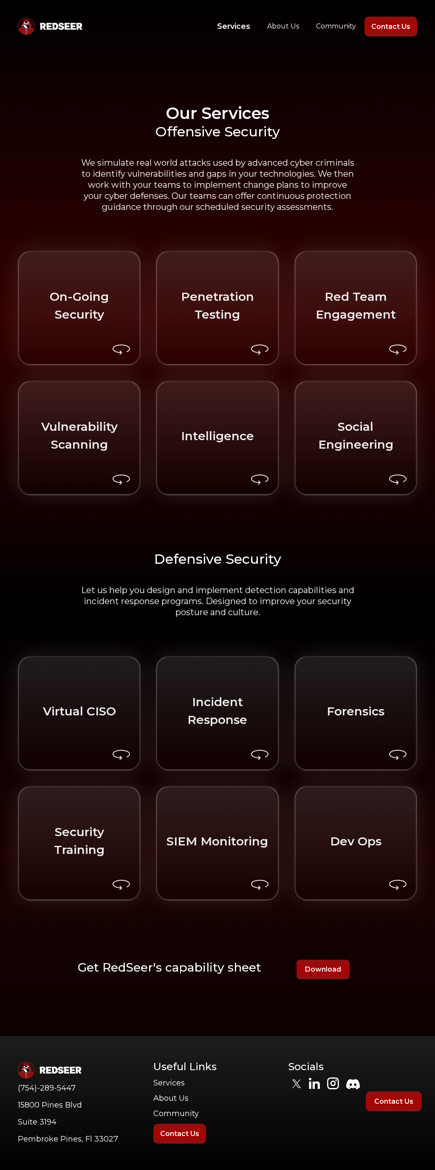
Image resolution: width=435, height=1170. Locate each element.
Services (233, 26)
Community (336, 26)
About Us (283, 26)
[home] (50, 26)
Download (323, 969)
